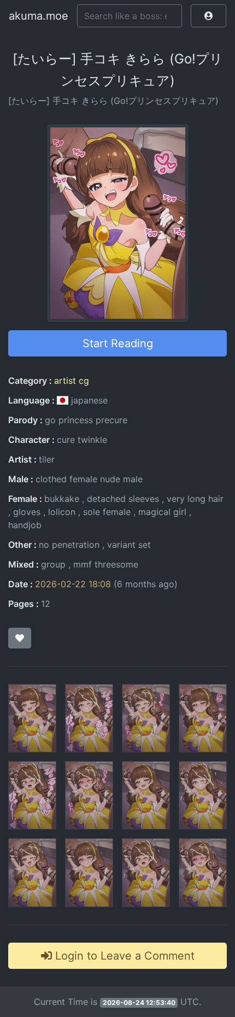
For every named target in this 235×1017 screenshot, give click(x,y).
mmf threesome (105, 564)
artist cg (71, 380)
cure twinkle (82, 439)
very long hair (195, 498)
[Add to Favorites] (19, 638)
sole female (107, 511)
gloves (26, 511)
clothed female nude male (89, 479)
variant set (129, 544)
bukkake (61, 498)
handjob (25, 524)
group (53, 564)
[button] (208, 15)
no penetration (69, 544)
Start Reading (118, 343)
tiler (47, 459)
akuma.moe (38, 15)
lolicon (61, 511)
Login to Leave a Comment (123, 955)
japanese (88, 400)
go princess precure (86, 419)
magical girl (162, 511)
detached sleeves (123, 498)
